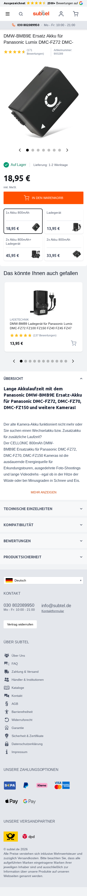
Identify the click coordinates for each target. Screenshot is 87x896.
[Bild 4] (43, 150)
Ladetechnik (19, 319)
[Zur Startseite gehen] (41, 12)
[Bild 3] (38, 150)
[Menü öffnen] (9, 13)
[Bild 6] (54, 150)
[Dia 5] (39, 361)
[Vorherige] (20, 150)
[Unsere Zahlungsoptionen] (10, 785)
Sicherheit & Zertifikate (28, 736)
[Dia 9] (57, 361)
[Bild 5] (49, 150)
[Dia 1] (21, 361)
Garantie (18, 728)
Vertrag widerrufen (20, 624)
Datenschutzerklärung (27, 744)
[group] (15, 52)
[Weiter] (67, 150)
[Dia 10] (61, 361)
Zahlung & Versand (25, 671)
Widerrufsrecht (22, 720)
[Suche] (21, 14)
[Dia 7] (48, 361)
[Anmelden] (61, 14)
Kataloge (18, 687)
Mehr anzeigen (43, 492)
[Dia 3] (30, 361)
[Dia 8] (52, 361)
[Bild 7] (59, 150)
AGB (15, 704)
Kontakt (17, 695)
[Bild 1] (27, 150)
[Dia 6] (43, 361)
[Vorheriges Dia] (14, 361)
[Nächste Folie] (73, 361)
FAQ (15, 663)
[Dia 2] (25, 361)
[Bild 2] (32, 150)
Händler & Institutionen (28, 679)
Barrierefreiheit (22, 712)
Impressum (19, 752)
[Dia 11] (66, 361)
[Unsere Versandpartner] (11, 836)
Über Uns (18, 655)
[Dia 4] (34, 361)
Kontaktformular (52, 611)
